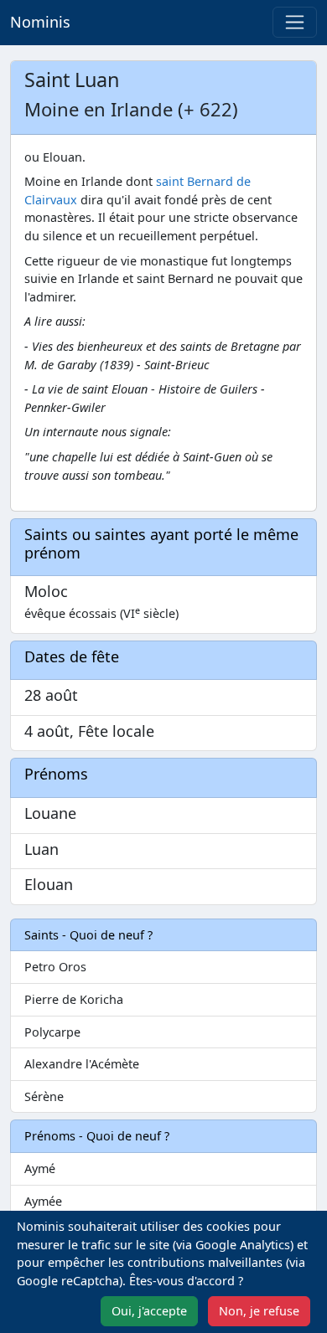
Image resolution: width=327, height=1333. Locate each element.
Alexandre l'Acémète (81, 1064)
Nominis (40, 22)
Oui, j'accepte (149, 1311)
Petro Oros (55, 967)
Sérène (44, 1096)
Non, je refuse (259, 1311)
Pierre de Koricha (73, 999)
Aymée (43, 1201)
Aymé (39, 1168)
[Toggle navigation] (294, 22)
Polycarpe (52, 1032)
